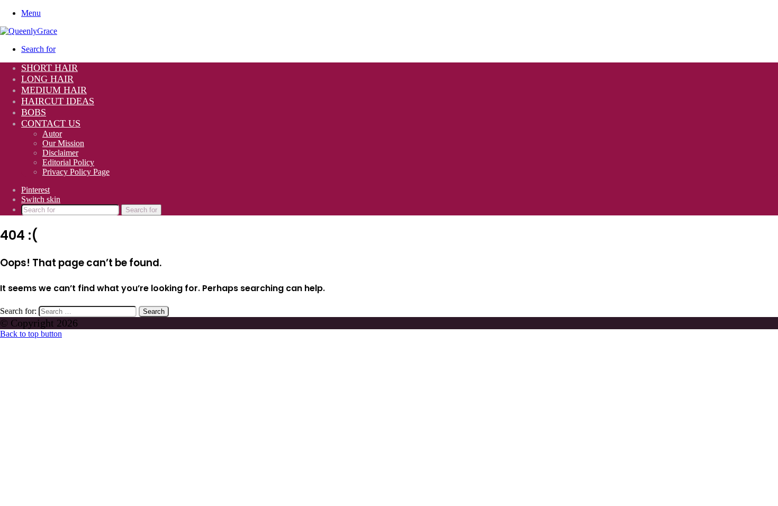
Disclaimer (60, 152)
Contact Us (50, 123)
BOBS (33, 112)
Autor (52, 133)
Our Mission (63, 143)
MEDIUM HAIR (54, 90)
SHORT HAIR (49, 67)
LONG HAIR (47, 79)
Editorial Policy (68, 162)
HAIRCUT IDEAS (57, 101)
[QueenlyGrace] (28, 30)
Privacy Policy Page (76, 171)
